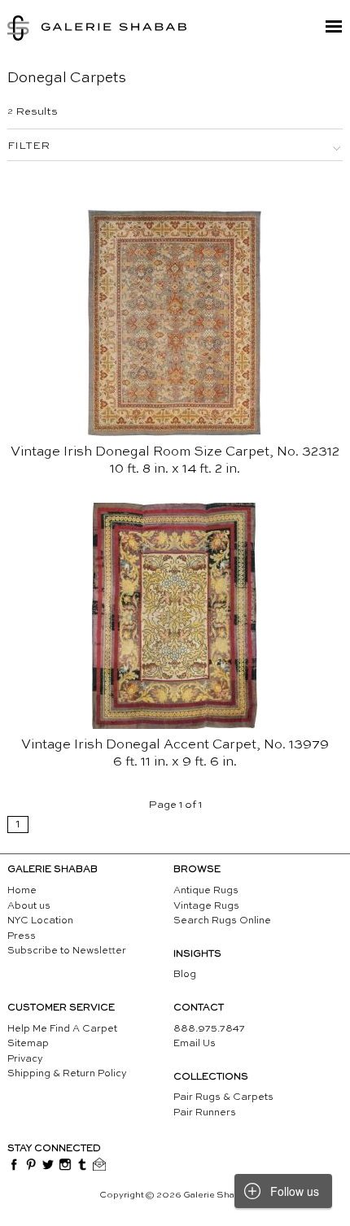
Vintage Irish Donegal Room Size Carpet (140, 452)
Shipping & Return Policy (67, 1074)
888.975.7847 (209, 1029)
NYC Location (40, 921)
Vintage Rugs (206, 906)
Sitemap (28, 1044)
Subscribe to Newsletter (66, 951)
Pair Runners (204, 1113)
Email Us (194, 1044)
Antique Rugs (205, 891)
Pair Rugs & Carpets (223, 1097)
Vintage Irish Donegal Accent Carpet (138, 745)
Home (22, 891)
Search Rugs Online (222, 921)
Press (21, 936)
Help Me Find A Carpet (62, 1029)
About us (28, 906)
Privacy (25, 1059)
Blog (184, 974)
